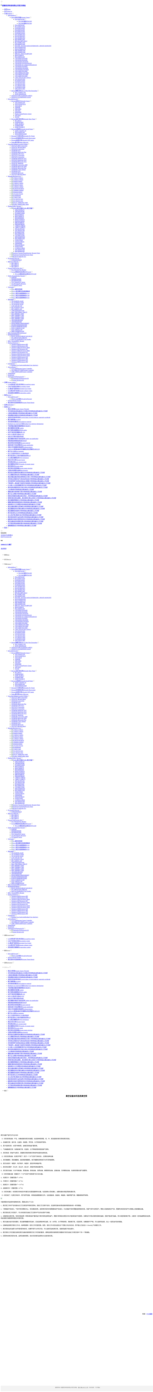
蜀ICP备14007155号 (83, 1387)
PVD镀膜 (149, 1314)
